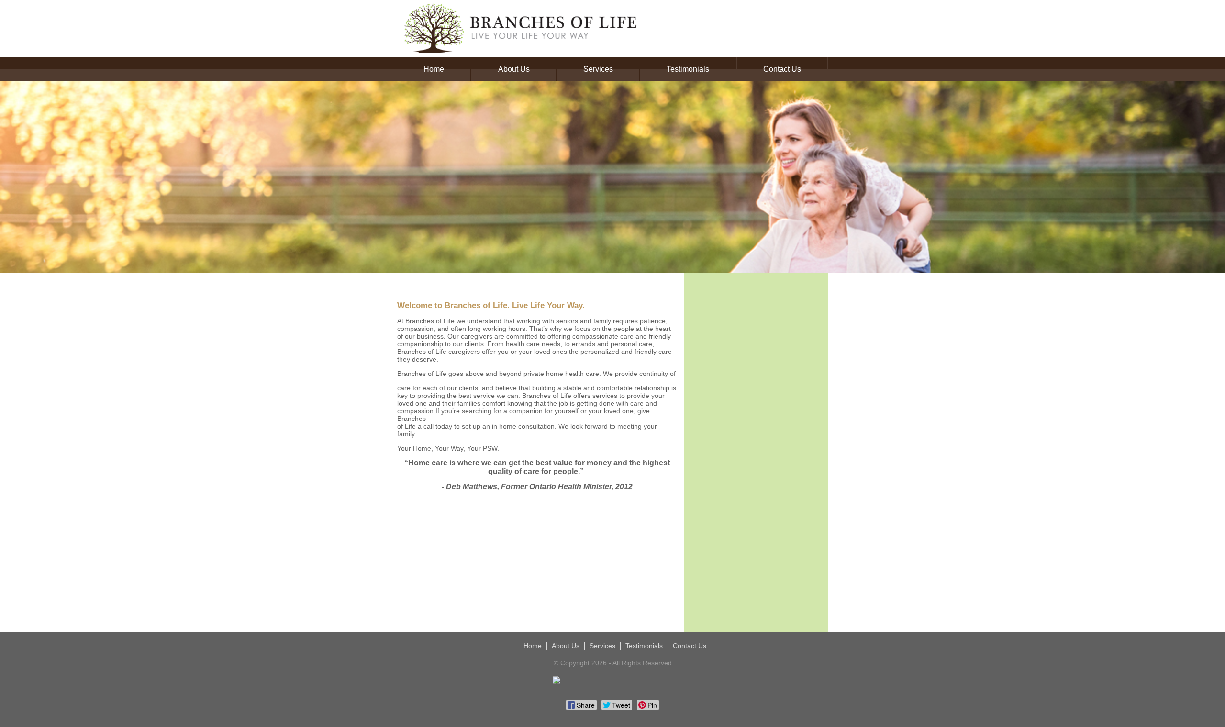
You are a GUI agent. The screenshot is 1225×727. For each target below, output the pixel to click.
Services (598, 69)
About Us (514, 69)
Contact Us (782, 69)
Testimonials (688, 69)
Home (433, 69)
